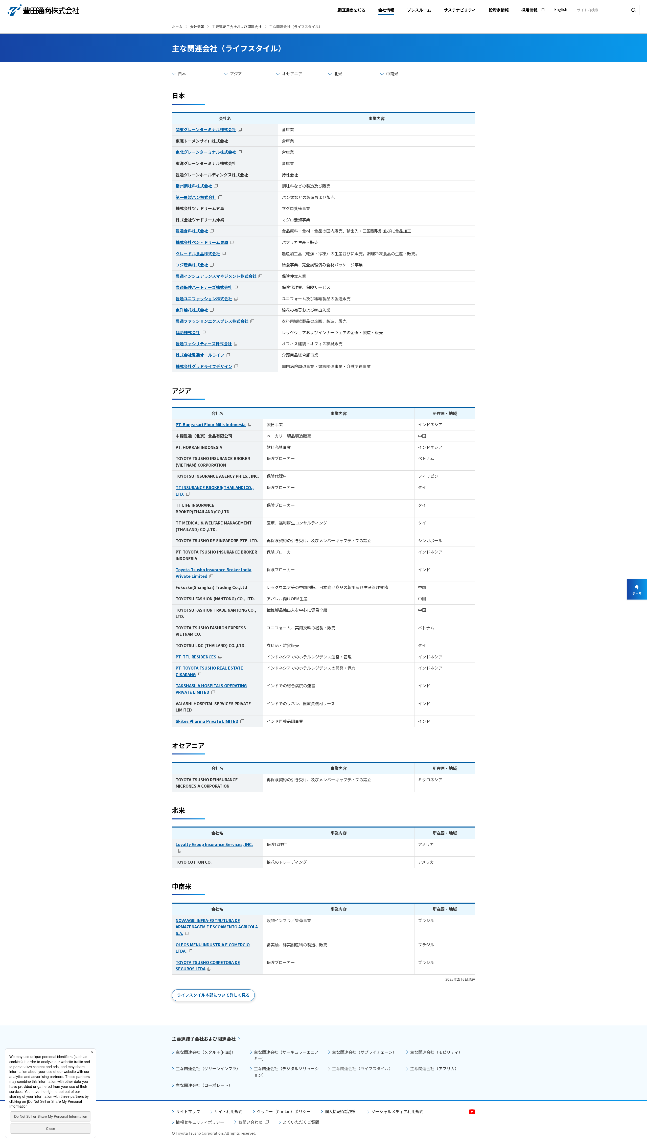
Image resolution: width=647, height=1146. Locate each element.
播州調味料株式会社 (194, 186)
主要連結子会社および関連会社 (204, 1038)
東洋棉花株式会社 (192, 310)
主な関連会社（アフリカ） (434, 1068)
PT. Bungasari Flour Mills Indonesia (211, 424)
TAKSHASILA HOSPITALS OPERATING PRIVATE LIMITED (211, 688)
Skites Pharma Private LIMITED (207, 721)
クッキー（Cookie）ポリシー (284, 1111)
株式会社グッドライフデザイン (204, 366)
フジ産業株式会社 (192, 265)
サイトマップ (188, 1111)
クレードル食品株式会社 (198, 253)
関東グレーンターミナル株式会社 (206, 129)
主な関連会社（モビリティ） (436, 1052)
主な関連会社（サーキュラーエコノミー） (286, 1055)
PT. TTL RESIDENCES (196, 657)
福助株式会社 (188, 332)
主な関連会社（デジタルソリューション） (286, 1071)
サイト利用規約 (228, 1111)
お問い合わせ (250, 1122)
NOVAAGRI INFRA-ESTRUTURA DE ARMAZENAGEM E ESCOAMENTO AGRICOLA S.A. (217, 926)
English (560, 9)
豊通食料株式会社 (192, 231)
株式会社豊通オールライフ (200, 355)
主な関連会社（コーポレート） (204, 1085)
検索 (633, 10)
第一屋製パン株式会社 (196, 197)
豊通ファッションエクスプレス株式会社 (212, 321)
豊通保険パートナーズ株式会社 (204, 287)
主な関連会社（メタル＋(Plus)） (206, 1052)
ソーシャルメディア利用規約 (397, 1111)
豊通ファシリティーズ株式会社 (204, 343)
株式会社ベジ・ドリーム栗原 (202, 242)
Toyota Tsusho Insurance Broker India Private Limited (213, 572)
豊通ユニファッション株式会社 (204, 298)
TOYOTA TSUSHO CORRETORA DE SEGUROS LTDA (208, 965)
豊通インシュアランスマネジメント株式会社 (216, 276)
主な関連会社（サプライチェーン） (364, 1052)
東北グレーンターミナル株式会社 (206, 152)
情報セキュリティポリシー (200, 1122)
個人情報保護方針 (341, 1111)
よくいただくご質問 (301, 1122)
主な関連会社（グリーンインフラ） (208, 1068)
